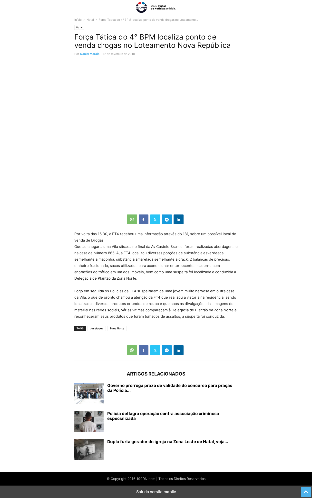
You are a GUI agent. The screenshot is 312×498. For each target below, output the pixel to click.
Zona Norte (117, 328)
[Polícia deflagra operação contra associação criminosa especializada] (89, 422)
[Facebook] (143, 219)
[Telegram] (167, 219)
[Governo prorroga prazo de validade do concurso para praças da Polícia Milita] (89, 394)
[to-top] (306, 490)
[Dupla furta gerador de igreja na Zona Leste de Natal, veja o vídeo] (89, 450)
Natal (90, 19)
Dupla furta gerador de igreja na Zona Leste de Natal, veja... (167, 441)
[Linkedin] (179, 219)
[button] (81, 7)
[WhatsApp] (132, 219)
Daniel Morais (89, 54)
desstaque (97, 328)
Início (78, 19)
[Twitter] (155, 219)
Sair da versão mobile (156, 491)
